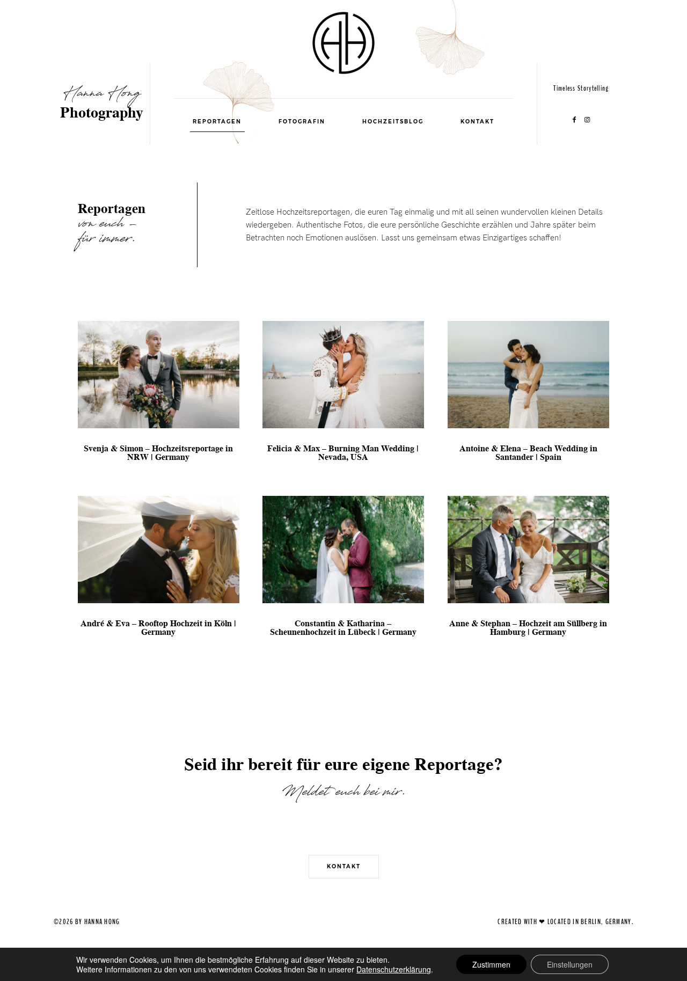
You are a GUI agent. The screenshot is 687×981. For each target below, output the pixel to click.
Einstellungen (570, 964)
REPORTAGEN (217, 121)
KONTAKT (477, 121)
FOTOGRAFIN (302, 121)
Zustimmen (491, 964)
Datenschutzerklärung (393, 969)
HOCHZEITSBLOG (392, 121)
